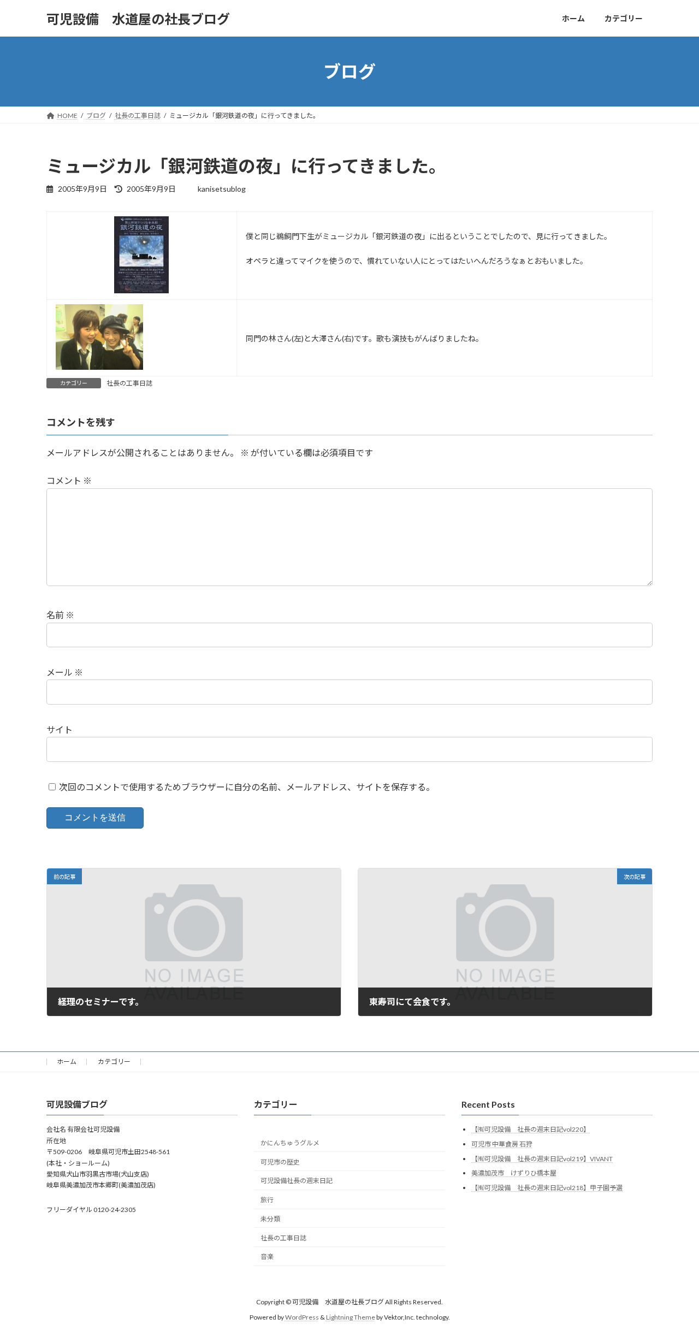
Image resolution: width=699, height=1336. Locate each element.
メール (64, 672)
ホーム (66, 1061)
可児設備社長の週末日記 (296, 1181)
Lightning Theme (350, 1317)
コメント (69, 480)
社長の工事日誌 (129, 383)
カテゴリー (114, 1061)
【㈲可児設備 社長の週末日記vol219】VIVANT (542, 1158)
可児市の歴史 (280, 1161)
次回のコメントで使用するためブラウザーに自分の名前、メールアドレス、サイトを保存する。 (247, 786)
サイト (59, 729)
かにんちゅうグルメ (289, 1142)
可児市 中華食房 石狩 (501, 1144)
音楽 (267, 1256)
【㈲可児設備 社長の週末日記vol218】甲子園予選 (547, 1187)
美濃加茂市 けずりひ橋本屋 (513, 1173)
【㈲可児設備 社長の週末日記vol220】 (530, 1129)
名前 (60, 615)
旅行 (267, 1200)
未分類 (270, 1218)
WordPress (302, 1317)
